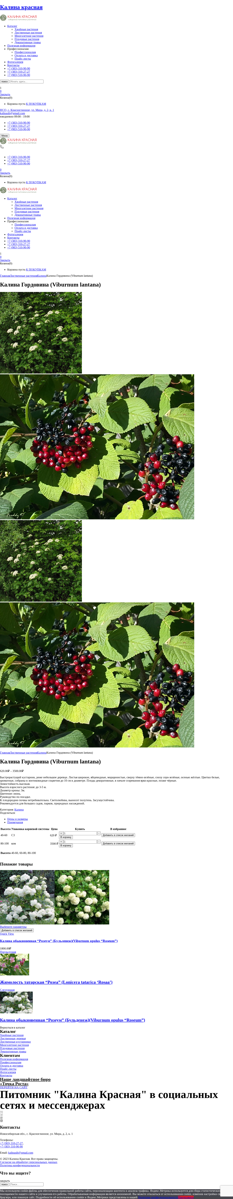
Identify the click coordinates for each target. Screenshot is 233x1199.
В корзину (65, 837)
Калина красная (21, 7)
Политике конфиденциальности (158, 1197)
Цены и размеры (17, 819)
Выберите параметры (13, 926)
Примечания (15, 822)
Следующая (7, 989)
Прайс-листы (23, 58)
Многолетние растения (29, 35)
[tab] (120, 819)
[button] (116, 91)
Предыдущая (8, 951)
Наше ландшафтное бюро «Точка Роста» (25, 1081)
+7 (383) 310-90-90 (18, 122)
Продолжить (186, 1197)
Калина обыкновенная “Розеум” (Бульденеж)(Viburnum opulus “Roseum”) (59, 941)
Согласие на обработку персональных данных (28, 1162)
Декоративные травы (28, 42)
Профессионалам (25, 52)
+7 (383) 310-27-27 (18, 125)
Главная (5, 275)
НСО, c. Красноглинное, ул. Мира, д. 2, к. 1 (27, 110)
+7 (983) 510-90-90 (18, 129)
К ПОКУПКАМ (36, 103)
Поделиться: (7, 812)
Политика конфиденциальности (20, 1165)
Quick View (7, 933)
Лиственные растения (28, 32)
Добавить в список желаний (118, 835)
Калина (41, 275)
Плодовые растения (27, 39)
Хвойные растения (26, 29)
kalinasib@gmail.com (12, 113)
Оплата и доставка (26, 55)
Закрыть (5, 94)
